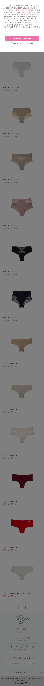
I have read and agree (22, 38)
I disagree (29, 43)
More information (17, 43)
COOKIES (24, 14)
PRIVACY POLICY (27, 12)
